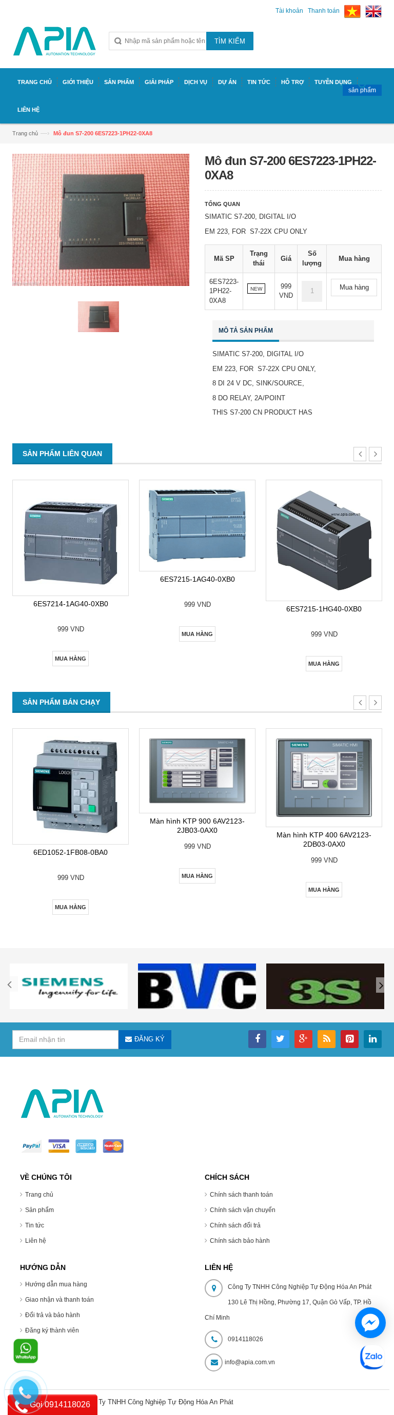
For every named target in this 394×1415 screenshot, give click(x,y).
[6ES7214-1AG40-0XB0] (71, 538)
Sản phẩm (39, 1210)
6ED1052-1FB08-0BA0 (70, 852)
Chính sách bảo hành (240, 1240)
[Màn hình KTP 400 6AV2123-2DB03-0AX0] (324, 777)
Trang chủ (25, 133)
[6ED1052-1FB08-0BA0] (71, 786)
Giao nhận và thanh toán (59, 1299)
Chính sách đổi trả (235, 1225)
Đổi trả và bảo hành (52, 1315)
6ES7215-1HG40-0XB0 (324, 609)
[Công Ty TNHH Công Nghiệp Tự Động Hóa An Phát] (54, 45)
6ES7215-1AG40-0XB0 (197, 579)
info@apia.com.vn (250, 1362)
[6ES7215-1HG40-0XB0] (324, 540)
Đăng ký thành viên (52, 1330)
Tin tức (34, 1225)
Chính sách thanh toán (241, 1194)
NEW (256, 289)
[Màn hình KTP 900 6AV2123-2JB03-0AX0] (197, 770)
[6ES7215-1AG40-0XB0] (197, 525)
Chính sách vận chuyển (242, 1210)
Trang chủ (39, 1194)
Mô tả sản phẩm (246, 330)
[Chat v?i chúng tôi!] (370, 1322)
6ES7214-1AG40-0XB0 (70, 604)
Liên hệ (35, 1240)
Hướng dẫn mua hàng (56, 1284)
